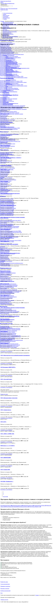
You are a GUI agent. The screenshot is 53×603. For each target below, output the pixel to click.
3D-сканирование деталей (6, 308)
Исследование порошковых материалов (9, 285)
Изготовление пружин (5, 342)
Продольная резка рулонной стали (7, 140)
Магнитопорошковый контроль (7, 287)
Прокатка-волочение (4, 258)
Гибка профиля (3, 160)
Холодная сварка (3, 192)
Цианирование (3, 126)
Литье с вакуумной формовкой (7, 235)
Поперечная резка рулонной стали (7, 139)
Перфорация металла (4, 252)
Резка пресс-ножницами (5, 144)
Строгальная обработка (5, 66)
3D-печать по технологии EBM (7, 207)
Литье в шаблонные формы (6, 228)
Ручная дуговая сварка (5, 182)
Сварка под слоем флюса (5, 185)
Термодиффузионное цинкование (7, 119)
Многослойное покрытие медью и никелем (9, 112)
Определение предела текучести (7, 293)
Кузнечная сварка (4, 175)
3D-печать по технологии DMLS (7, 203)
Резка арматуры (3, 142)
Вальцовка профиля (4, 153)
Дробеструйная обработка (5, 271)
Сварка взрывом (3, 184)
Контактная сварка (4, 173)
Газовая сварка (3, 169)
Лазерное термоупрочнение (6, 84)
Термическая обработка (8, 23)
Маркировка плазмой (4, 319)
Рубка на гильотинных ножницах (7, 146)
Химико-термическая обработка (10, 24)
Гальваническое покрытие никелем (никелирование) (11, 106)
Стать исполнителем (7, 13)
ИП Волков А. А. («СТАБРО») (8, 445)
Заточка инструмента (4, 46)
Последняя (5, 496)
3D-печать (5, 29)
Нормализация (3, 85)
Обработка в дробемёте (5, 274)
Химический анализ (4, 302)
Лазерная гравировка (4, 318)
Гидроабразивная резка (5, 135)
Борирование (3, 101)
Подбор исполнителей (5, 590)
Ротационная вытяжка (5, 264)
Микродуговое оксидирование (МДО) (8, 111)
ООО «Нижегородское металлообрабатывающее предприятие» (15, 355)
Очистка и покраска (7, 32)
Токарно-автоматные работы (6, 69)
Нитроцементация (4, 115)
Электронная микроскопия (6, 303)
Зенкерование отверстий (5, 47)
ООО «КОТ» (3, 421)
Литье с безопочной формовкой (7, 234)
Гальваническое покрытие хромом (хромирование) (11, 108)
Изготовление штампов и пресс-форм (8, 347)
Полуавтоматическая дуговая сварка (8, 179)
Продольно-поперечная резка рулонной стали (10, 141)
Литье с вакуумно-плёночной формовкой (9, 236)
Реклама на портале (5, 588)
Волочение (2, 246)
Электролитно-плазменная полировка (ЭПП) (10, 128)
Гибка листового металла (5, 158)
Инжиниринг (6, 35)
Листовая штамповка (4, 250)
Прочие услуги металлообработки (10, 36)
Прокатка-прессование (5, 259)
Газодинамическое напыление (6, 103)
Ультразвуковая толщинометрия (7, 300)
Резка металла (6, 25)
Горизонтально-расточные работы (7, 43)
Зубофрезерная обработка (5, 49)
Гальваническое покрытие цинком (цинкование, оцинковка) (13, 109)
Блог (2, 593)
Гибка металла (6, 27)
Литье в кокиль (3, 222)
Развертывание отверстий (5, 60)
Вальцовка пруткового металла (7, 154)
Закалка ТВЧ (3, 81)
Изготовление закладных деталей (7, 332)
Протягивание (3, 59)
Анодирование (3, 99)
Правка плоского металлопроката (7, 253)
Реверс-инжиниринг (4, 313)
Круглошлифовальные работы (6, 53)
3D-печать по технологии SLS (6, 215)
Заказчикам (5, 16)
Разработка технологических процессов (9, 312)
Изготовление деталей (7, 37)
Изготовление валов (4, 326)
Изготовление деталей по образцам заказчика (10, 328)
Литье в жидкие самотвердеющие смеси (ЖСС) (10, 220)
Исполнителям (6, 17)
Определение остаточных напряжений (8, 289)
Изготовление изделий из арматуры (8, 334)
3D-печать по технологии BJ (6, 200)
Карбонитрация (3, 110)
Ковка (1, 249)
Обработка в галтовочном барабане (8, 272)
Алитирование (3, 98)
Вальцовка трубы (4, 155)
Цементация (2, 125)
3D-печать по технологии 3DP (6, 198)
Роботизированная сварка (5, 180)
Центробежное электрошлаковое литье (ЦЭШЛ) (10, 240)
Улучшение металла (4, 92)
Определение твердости (5, 294)
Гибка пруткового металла (6, 161)
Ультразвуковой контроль (5, 301)
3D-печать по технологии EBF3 (7, 205)
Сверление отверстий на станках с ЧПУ (9, 62)
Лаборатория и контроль (8, 34)
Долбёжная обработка (5, 44)
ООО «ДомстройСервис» (6, 379)
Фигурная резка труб (4, 147)
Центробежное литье (4, 239)
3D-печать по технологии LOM (7, 209)
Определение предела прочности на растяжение (10, 290)
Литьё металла (6, 30)
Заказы (4, 14)
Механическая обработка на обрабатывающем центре (12, 54)
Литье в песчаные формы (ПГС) (7, 225)
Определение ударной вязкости (7, 295)
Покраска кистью (4, 276)
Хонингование (3, 73)
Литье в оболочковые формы (6, 224)
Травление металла (4, 121)
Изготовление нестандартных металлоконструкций (11, 340)
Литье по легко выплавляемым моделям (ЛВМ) (10, 231)
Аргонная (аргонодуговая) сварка (7, 168)
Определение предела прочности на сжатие (9, 292)
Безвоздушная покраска (5, 270)
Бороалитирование (4, 102)
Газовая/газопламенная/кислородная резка (9, 134)
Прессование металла (5, 254)
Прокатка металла (4, 257)
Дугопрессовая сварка (5, 172)
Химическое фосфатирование (6, 122)
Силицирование (3, 118)
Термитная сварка (4, 189)
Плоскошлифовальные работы (6, 57)
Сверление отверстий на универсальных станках (11, 63)
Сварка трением (3, 186)
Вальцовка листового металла (6, 152)
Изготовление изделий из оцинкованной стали (10, 336)
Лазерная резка (3, 136)
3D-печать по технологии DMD (7, 202)
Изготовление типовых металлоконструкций (10, 344)
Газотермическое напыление (6, 104)
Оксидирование (3, 116)
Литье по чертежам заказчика (6, 233)
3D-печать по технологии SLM (7, 214)
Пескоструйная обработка (5, 275)
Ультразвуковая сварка (5, 190)
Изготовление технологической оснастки (9, 343)
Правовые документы (5, 586)
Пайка (1, 178)
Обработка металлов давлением (10, 31)
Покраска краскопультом (5, 277)
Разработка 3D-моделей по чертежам (8, 310)
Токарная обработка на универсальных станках (10, 68)
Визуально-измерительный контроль (8, 283)
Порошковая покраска (5, 278)
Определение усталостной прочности (8, 296)
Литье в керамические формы (6, 221)
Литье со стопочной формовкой (7, 238)
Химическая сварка (4, 191)
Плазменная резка (4, 137)
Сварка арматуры (4, 183)
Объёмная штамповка (5, 251)
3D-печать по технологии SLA (7, 213)
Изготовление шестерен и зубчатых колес (9, 346)
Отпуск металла (3, 88)
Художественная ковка (5, 265)
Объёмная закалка (4, 86)
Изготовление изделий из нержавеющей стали (10, 335)
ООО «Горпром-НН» (5, 469)
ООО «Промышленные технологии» (9, 397)
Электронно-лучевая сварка (6, 193)
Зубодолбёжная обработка (6, 48)
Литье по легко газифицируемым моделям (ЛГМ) (11, 232)
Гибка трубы (3, 162)
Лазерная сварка (3, 176)
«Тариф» (37, 595)
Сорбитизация (3, 91)
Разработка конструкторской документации (9, 311)
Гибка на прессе (3, 159)
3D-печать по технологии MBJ (7, 210)
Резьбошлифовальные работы (6, 61)
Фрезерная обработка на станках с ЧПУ (8, 70)
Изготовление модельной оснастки (8, 341)
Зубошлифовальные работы (6, 50)
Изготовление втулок (4, 327)
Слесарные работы (4, 64)
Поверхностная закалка (5, 90)
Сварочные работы (7, 28)
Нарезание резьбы (4, 56)
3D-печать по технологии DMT (7, 204)
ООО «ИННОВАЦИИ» (6, 457)
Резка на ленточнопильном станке (7, 143)
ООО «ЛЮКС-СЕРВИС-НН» (7, 433)
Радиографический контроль (6, 298)
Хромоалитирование (4, 123)
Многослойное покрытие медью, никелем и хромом (11, 113)
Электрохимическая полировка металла (9, 129)
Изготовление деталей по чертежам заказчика (10, 329)
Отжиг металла (3, 87)
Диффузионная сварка (5, 171)
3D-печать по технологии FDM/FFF (8, 208)
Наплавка (2, 177)
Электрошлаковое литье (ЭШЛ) (7, 241)
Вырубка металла (4, 247)
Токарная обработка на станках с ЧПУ (8, 67)
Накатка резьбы (3, 55)
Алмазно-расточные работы (6, 42)
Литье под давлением (5, 229)
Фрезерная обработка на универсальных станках (10, 72)
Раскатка (2, 262)
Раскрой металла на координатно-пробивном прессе (11, 263)
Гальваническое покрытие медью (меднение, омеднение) (12, 105)
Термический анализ (4, 299)
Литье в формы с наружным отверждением (9, 226)
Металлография (3, 288)
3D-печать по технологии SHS (7, 211)
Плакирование (3, 117)
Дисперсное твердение (5, 80)
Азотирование (3, 97)
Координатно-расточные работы (7, 52)
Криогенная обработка (5, 83)
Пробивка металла (4, 256)
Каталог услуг (4, 4)
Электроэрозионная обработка (6, 75)
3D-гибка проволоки (4, 157)
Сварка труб (2, 188)
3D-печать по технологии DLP (7, 201)
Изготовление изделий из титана (7, 337)
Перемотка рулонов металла (6, 321)
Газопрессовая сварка (5, 170)
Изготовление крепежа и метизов (7, 339)
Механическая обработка (8, 22)
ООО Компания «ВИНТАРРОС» (8, 367)
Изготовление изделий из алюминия (8, 333)
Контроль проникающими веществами (8, 286)
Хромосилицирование (5, 124)
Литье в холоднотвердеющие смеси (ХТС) (9, 227)
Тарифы (5, 19)
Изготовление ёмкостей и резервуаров (8, 330)
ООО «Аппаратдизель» (6, 409)
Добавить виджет (4, 599)
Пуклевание (2, 260)
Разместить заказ (4, 394)
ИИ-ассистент (6, 15)
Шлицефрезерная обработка (6, 74)
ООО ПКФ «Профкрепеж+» (7, 481)
